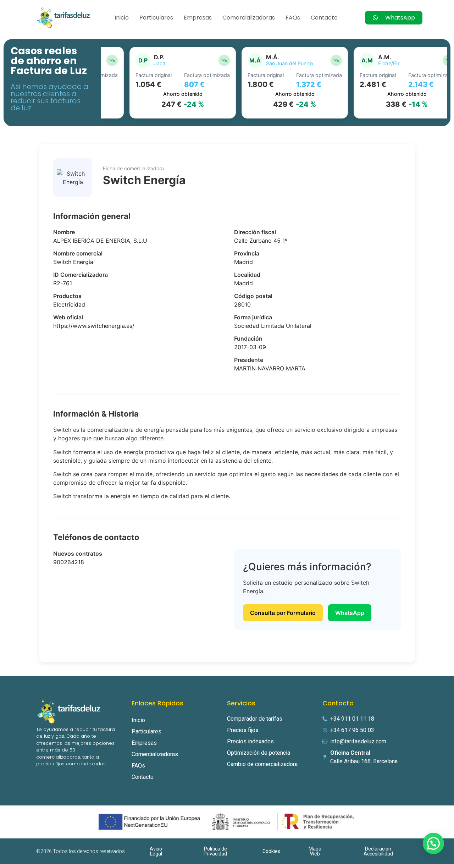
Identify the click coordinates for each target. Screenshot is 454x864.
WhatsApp (349, 612)
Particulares (156, 17)
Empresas (198, 17)
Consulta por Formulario (283, 612)
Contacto (324, 17)
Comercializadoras (248, 17)
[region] (274, 83)
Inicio (122, 17)
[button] (433, 843)
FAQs (293, 17)
